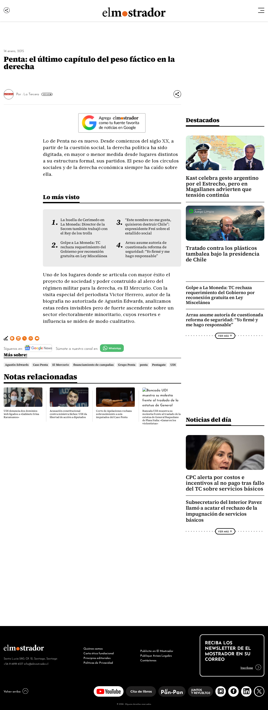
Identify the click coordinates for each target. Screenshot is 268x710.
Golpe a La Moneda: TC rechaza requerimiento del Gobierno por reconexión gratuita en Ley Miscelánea (83, 249)
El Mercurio (60, 365)
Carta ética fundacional (98, 653)
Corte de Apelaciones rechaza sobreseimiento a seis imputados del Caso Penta (114, 414)
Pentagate (159, 365)
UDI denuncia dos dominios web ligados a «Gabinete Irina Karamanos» (21, 414)
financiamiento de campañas (93, 365)
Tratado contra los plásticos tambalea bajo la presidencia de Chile (222, 254)
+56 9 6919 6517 (13, 663)
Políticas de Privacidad (98, 662)
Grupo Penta (126, 365)
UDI (173, 365)
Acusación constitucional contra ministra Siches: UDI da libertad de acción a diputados (68, 414)
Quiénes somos (93, 648)
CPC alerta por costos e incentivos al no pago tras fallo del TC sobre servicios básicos (225, 483)
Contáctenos (148, 660)
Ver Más (46, 94)
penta (144, 365)
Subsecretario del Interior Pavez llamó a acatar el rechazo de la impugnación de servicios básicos (224, 511)
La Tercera (31, 94)
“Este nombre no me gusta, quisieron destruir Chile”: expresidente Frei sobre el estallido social (148, 226)
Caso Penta (40, 365)
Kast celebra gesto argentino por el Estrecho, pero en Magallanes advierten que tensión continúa (222, 186)
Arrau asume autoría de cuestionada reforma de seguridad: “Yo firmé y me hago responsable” (147, 249)
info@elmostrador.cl (36, 663)
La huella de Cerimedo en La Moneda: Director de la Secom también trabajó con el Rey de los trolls (84, 226)
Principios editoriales (96, 658)
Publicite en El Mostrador (156, 651)
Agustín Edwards (17, 365)
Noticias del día (208, 419)
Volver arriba (12, 691)
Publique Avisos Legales (156, 655)
